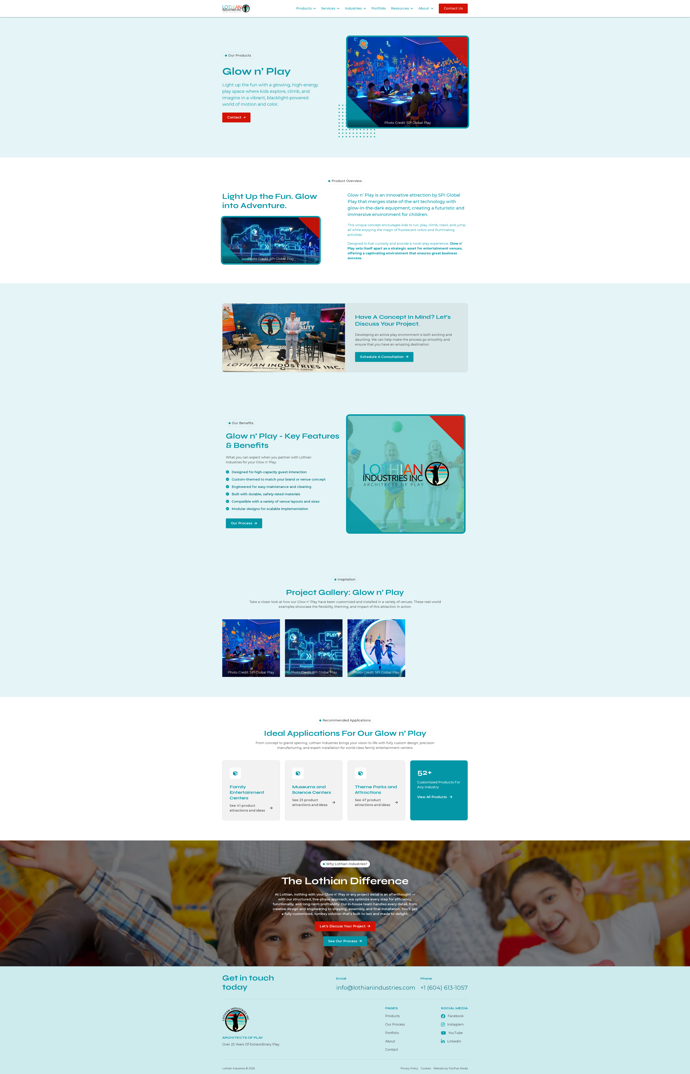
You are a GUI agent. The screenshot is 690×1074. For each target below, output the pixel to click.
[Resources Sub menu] (411, 8)
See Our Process (342, 941)
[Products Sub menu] (314, 8)
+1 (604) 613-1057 (444, 987)
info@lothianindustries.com (375, 987)
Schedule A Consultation (382, 357)
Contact (234, 117)
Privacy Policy (409, 1068)
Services (328, 8)
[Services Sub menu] (338, 8)
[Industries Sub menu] (364, 8)
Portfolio (378, 8)
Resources (400, 8)
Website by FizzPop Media (450, 1068)
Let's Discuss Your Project (342, 926)
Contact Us (453, 8)
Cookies (426, 1068)
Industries (353, 8)
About (423, 8)
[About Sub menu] (432, 8)
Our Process (241, 523)
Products (304, 8)
